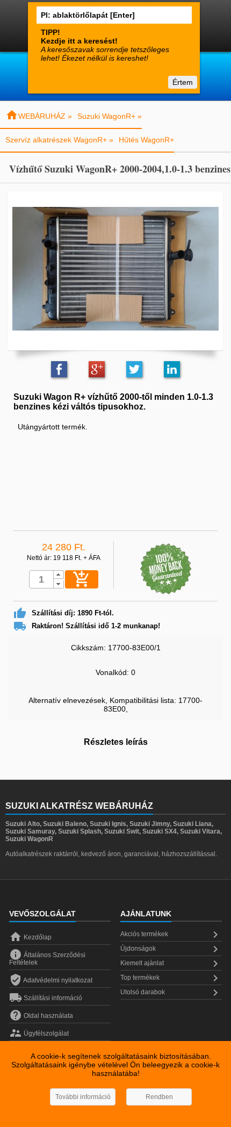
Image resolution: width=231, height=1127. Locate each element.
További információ (83, 1097)
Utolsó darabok (171, 992)
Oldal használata (41, 1016)
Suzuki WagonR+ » (109, 116)
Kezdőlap (30, 937)
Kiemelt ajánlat (171, 963)
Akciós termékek (171, 934)
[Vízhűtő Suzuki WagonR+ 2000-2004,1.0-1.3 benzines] (115, 268)
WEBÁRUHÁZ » (38, 116)
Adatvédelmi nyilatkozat (50, 980)
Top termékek (171, 978)
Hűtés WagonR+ (146, 139)
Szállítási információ (45, 998)
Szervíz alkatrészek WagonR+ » (59, 139)
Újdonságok (171, 949)
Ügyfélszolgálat (39, 1033)
